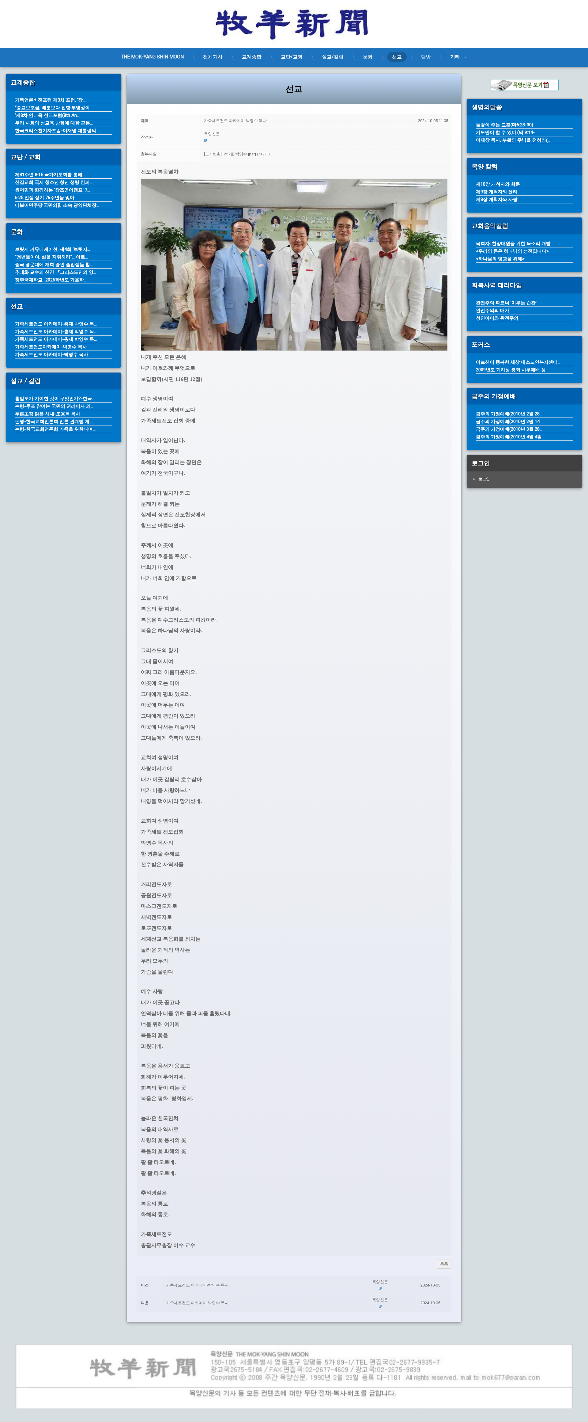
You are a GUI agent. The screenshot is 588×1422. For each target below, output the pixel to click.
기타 (455, 57)
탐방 (426, 57)
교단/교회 (292, 57)
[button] (326, 134)
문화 (368, 57)
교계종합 (252, 57)
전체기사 (213, 57)
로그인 (484, 479)
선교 (397, 57)
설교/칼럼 (333, 57)
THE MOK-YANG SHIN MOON (152, 57)
